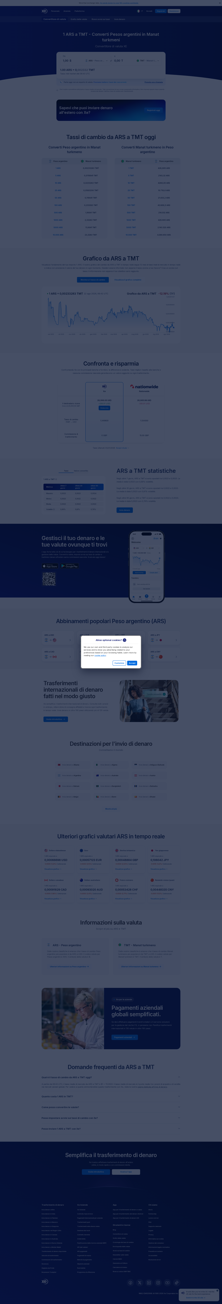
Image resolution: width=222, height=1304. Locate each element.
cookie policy (100, 655)
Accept (132, 663)
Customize (119, 663)
